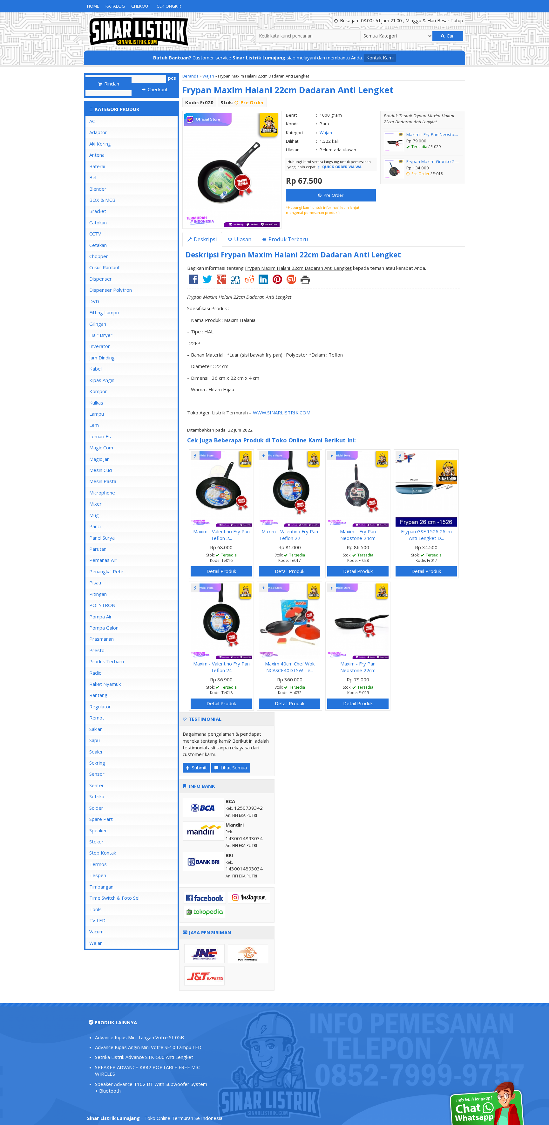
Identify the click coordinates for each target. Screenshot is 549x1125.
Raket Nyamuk (105, 684)
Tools (95, 909)
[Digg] (235, 281)
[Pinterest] (277, 281)
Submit (199, 767)
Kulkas (96, 402)
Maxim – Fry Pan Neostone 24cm (358, 534)
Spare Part (101, 819)
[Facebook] (193, 281)
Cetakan (98, 245)
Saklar (95, 729)
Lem (94, 425)
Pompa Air (100, 616)
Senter (96, 785)
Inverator (99, 346)
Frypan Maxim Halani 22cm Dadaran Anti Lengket (287, 90)
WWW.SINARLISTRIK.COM (281, 412)
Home (93, 6)
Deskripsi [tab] (205, 239)
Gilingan (97, 324)
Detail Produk (221, 571)
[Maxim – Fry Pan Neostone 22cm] (358, 620)
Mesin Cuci (100, 470)
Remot (96, 717)
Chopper (98, 256)
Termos (98, 864)
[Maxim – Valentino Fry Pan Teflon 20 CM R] (221, 488)
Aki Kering (100, 143)
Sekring (97, 763)
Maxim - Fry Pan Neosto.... (432, 134)
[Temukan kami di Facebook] (205, 897)
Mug (94, 515)
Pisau (95, 582)
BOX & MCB (102, 200)
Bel (92, 177)
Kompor (98, 391)
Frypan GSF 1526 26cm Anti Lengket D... (426, 534)
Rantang (98, 695)
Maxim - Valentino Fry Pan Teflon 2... (221, 534)
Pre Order (332, 195)
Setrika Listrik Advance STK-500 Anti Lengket (144, 1057)
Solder (96, 808)
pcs (172, 78)
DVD (94, 301)
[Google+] (221, 281)
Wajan (208, 76)
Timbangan (101, 886)
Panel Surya (102, 538)
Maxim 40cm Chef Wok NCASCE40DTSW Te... (290, 666)
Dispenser (100, 279)
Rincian (111, 83)
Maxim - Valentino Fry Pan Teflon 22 (289, 534)
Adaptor (98, 132)
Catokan (98, 222)
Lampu (96, 414)
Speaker (98, 830)
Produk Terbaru (106, 661)
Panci (95, 526)
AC (92, 121)
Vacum (96, 931)
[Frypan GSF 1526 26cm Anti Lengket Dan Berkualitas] (426, 488)
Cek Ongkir (169, 6)
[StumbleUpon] (291, 281)
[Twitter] (207, 281)
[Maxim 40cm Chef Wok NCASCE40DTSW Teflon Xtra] (289, 620)
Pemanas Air (103, 560)
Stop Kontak (102, 852)
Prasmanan (101, 639)
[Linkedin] (263, 281)
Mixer (95, 504)
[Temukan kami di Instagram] (249, 897)
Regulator (100, 706)
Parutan (97, 549)
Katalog (115, 6)
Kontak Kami (380, 57)
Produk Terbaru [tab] (287, 239)
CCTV (95, 233)
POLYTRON (102, 605)
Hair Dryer (100, 335)
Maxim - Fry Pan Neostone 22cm (358, 666)
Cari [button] (450, 36)
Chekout (140, 6)
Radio (95, 673)
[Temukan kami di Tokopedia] (205, 911)
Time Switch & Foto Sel (114, 898)
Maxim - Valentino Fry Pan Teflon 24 (221, 666)
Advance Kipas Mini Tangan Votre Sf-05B (139, 1037)
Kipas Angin (101, 380)
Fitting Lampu (104, 312)
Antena (97, 155)
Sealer (96, 751)
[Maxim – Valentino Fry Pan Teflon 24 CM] (221, 620)
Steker (96, 841)
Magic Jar (99, 459)
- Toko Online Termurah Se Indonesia (154, 1118)
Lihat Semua (233, 767)
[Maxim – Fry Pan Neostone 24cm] (358, 488)
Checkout (157, 89)
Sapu (94, 740)
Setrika (96, 796)
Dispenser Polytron (110, 290)
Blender (97, 189)
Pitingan (98, 594)
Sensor (97, 774)
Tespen (97, 875)
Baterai (97, 166)
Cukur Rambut (104, 267)
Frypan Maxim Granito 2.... (432, 161)
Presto (97, 650)
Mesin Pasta (102, 481)
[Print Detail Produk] (305, 281)
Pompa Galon (104, 627)
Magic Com (101, 447)
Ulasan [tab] (242, 239)
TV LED (97, 920)
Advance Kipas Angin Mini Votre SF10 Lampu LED (148, 1047)
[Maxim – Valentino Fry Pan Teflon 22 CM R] (289, 488)
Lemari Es (100, 436)
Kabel (95, 368)
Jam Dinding (102, 357)
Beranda (190, 76)
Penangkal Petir (106, 571)
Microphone (102, 492)
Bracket (97, 211)
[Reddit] (249, 281)
